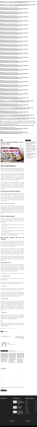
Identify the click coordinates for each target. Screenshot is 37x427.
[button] (35, 137)
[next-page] (2, 364)
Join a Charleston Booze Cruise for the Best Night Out (31, 157)
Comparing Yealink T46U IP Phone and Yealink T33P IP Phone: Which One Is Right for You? (31, 154)
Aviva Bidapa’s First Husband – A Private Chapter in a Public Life (31, 146)
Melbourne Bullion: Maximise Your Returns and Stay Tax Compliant (31, 149)
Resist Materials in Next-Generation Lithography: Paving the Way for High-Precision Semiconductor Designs (12, 360)
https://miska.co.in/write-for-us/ (11, 344)
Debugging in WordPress (29, 123)
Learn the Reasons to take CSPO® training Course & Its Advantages (19, 337)
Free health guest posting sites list (10, 328)
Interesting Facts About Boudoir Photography (20, 407)
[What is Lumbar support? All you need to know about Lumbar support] (15, 402)
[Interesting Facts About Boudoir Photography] (15, 407)
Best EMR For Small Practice (5, 336)
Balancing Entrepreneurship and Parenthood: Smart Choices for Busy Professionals (31, 143)
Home (1, 138)
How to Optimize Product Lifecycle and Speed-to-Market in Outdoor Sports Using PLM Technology (20, 360)
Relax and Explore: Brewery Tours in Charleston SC (31, 151)
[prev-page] (1, 364)
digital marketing (5, 331)
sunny (2, 145)
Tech (4, 138)
